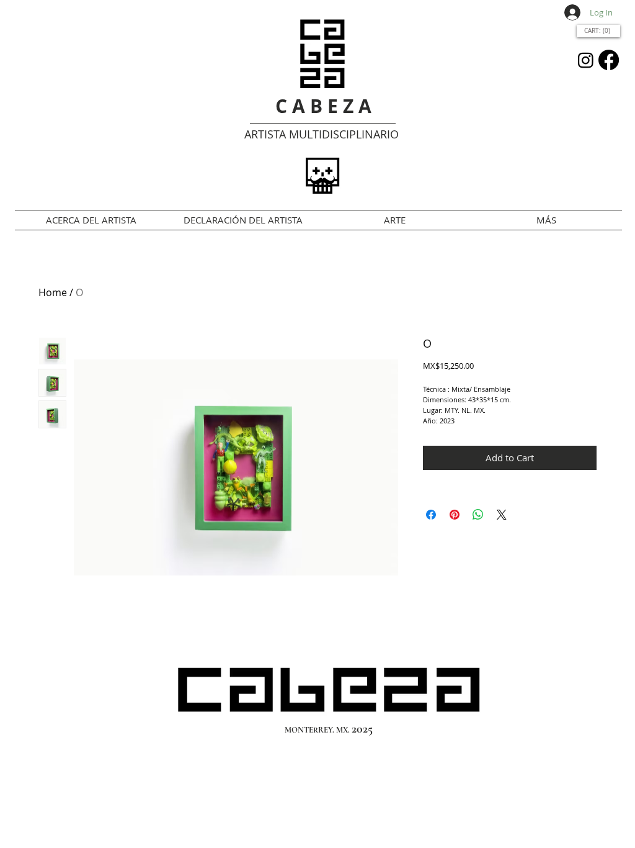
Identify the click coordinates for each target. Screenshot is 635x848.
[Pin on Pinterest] (454, 514)
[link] (598, 30)
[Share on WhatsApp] (478, 514)
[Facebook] (608, 60)
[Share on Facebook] (431, 514)
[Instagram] (585, 60)
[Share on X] (501, 514)
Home (52, 292)
